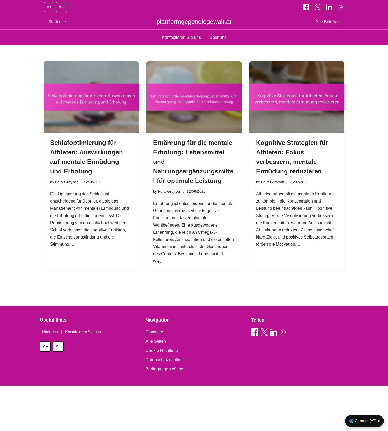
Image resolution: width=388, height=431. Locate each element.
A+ (49, 7)
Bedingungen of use (164, 369)
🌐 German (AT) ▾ (364, 421)
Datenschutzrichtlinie (165, 359)
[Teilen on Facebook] (306, 7)
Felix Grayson (66, 182)
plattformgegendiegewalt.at (194, 21)
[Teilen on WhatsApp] (341, 7)
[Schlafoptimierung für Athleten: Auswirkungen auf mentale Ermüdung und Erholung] (91, 97)
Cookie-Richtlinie (161, 350)
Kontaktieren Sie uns (181, 37)
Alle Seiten (155, 341)
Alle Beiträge (327, 22)
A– (61, 7)
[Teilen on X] (318, 7)
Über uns (217, 37)
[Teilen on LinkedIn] (329, 7)
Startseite (57, 22)
